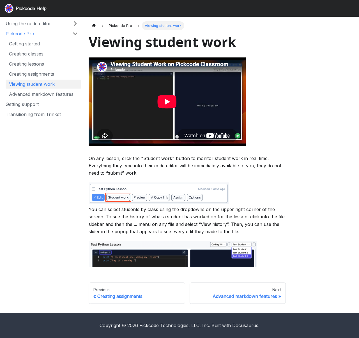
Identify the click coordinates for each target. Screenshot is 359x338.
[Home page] (94, 25)
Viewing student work (32, 84)
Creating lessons (26, 64)
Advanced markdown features (41, 94)
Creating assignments (31, 74)
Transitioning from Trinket (33, 114)
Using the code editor (28, 23)
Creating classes (26, 54)
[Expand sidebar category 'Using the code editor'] (75, 23)
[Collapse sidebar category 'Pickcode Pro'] (75, 33)
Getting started (24, 44)
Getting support (22, 104)
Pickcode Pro (20, 33)
